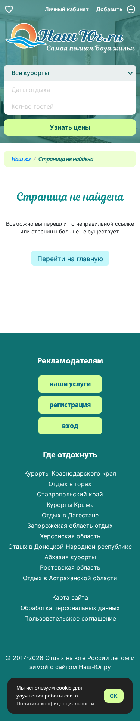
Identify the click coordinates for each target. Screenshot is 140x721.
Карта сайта (70, 597)
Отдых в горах (70, 484)
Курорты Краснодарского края (70, 473)
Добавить (110, 9)
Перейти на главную (70, 259)
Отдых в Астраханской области (70, 578)
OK (114, 696)
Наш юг (21, 160)
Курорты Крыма (70, 504)
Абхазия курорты (70, 557)
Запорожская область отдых (70, 525)
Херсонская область (70, 536)
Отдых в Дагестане (70, 515)
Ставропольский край (70, 494)
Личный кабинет (67, 9)
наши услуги (70, 384)
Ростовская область (70, 567)
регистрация (70, 405)
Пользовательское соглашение (70, 618)
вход (70, 426)
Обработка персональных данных (70, 608)
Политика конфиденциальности (55, 703)
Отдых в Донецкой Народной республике (70, 546)
